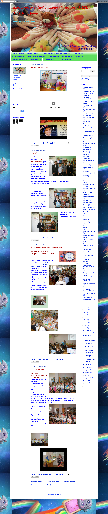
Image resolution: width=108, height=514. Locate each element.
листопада (88, 332)
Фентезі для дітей (88, 283)
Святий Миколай (88, 251)
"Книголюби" (87, 91)
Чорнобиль (86, 297)
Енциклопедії (87, 160)
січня (87, 383)
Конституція (87, 202)
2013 (84, 386)
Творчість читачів (50, 59)
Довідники (86, 149)
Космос (85, 205)
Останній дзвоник (88, 222)
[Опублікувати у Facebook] (37, 145)
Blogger (58, 494)
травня (87, 372)
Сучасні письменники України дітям (87, 265)
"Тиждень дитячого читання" (86, 97)
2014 (84, 328)
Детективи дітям (88, 138)
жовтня (87, 335)
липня (87, 367)
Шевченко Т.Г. (88, 299)
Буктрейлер (87, 113)
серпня (87, 364)
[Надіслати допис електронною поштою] (68, 143)
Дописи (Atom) (46, 485)
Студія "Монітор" (53, 56)
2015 (84, 325)
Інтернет (86, 165)
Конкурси (79, 56)
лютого (87, 380)
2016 (84, 322)
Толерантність (87, 273)
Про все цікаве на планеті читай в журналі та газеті (46, 248)
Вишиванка (86, 121)
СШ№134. (44, 262)
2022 (84, 306)
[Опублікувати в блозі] (34, 145)
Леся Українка (87, 207)
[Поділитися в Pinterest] (38, 145)
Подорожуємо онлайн (19, 59)
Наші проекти (79, 53)
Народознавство (88, 215)
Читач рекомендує (89, 293)
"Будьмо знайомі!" (32, 53)
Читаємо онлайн (67, 56)
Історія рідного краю (37, 153)
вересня (87, 338)
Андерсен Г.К (87, 101)
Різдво (85, 241)
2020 (84, 312)
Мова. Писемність (89, 212)
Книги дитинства (35, 59)
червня (87, 369)
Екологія (86, 154)
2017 (84, 320)
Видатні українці (88, 117)
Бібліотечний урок (89, 109)
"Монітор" (86, 93)
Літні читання (87, 209)
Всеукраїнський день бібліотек (40, 67)
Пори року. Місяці (89, 231)
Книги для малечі (88, 196)
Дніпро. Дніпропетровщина (89, 143)
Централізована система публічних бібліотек (57, 53)
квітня (87, 375)
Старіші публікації (70, 481)
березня (87, 377)
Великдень (86, 115)
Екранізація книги (18, 56)
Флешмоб (86, 287)
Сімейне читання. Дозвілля (36, 56)
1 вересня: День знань (37, 369)
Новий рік (86, 219)
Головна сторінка (18, 53)
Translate (87, 80)
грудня (87, 330)
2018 (84, 317)
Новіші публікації (36, 481)
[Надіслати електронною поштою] (32, 145)
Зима (84, 162)
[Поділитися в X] (35, 145)
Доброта (86, 147)
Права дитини (87, 235)
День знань (86, 127)
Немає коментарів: (60, 143)
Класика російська (89, 188)
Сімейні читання (88, 255)
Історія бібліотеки (65, 59)
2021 (84, 309)
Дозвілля (86, 152)
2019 (84, 314)
